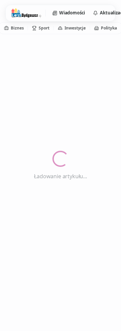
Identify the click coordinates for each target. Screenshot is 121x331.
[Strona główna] (26, 13)
